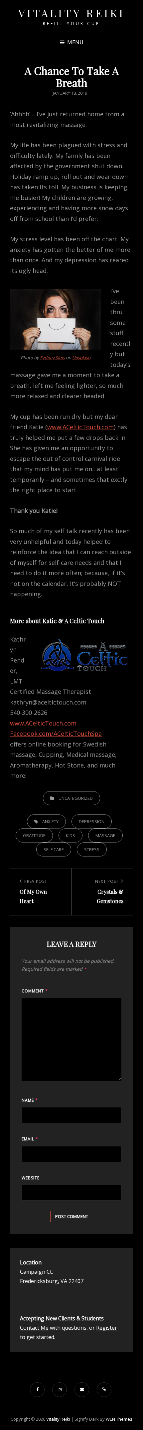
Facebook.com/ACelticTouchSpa (56, 733)
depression (91, 821)
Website (31, 1178)
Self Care (54, 849)
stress (91, 849)
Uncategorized (76, 798)
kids (70, 835)
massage (105, 835)
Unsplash (81, 358)
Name (30, 1100)
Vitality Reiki (71, 13)
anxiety (50, 821)
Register (106, 1327)
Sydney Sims (52, 358)
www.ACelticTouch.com (80, 427)
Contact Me (34, 1327)
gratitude (34, 835)
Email (30, 1139)
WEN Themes (119, 1419)
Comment (35, 991)
